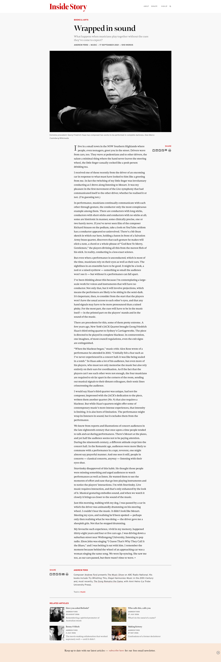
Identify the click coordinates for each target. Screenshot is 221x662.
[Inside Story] (70, 7)
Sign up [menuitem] (164, 6)
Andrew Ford (81, 45)
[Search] (170, 10)
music (83, 592)
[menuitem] (170, 6)
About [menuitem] (146, 6)
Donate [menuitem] (154, 6)
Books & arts (81, 20)
